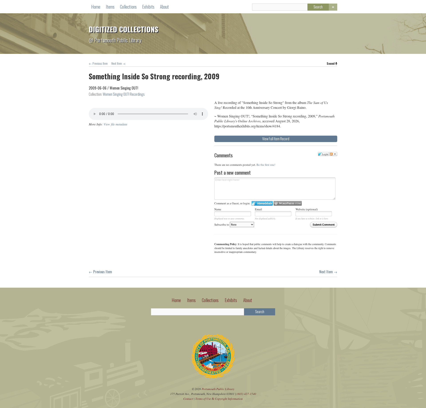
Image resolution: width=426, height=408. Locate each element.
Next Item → (118, 63)
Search (318, 7)
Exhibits (148, 6)
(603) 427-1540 (246, 394)
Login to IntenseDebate (262, 203)
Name (217, 209)
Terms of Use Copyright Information (219, 398)
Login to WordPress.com (288, 203)
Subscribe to (222, 224)
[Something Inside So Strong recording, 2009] (148, 101)
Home (95, 6)
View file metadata (115, 124)
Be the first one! (265, 165)
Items (110, 6)
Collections (128, 6)
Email (258, 209)
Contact (188, 398)
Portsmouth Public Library (218, 389)
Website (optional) (307, 209)
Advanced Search (333, 7)
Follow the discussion (333, 154)
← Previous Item (98, 63)
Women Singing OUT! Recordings (124, 94)
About (164, 6)
